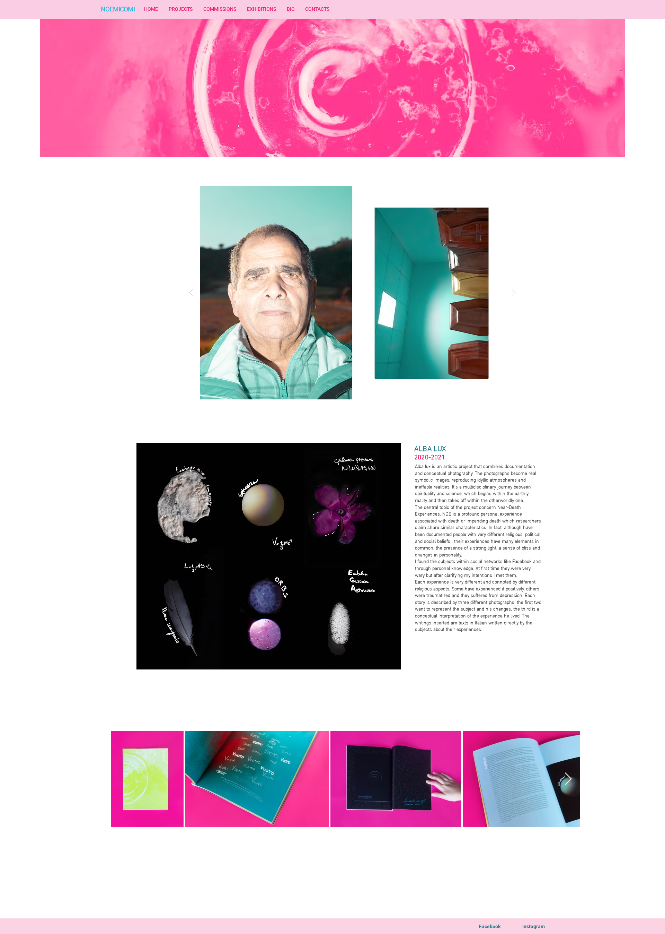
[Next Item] (513, 292)
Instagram (533, 926)
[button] (180, 9)
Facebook (489, 926)
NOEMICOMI (118, 9)
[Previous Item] (191, 292)
